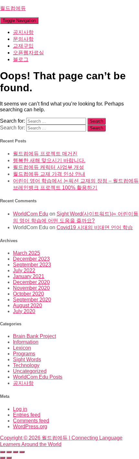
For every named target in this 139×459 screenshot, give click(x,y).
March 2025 (26, 253)
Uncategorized (30, 371)
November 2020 (31, 288)
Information (25, 342)
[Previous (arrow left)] (2, 458)
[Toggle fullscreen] (9, 452)
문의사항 (23, 39)
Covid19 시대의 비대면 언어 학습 (95, 227)
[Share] (15, 452)
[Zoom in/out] (2, 452)
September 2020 (32, 299)
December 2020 (31, 282)
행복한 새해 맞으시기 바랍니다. (49, 160)
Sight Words (27, 359)
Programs (24, 353)
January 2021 (28, 276)
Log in (20, 409)
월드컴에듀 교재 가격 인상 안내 (49, 174)
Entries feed (26, 415)
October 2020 (28, 294)
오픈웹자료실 (28, 52)
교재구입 (23, 46)
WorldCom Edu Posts (37, 377)
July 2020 (24, 311)
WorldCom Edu (30, 214)
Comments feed (31, 420)
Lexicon (22, 348)
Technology (26, 365)
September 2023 (32, 264)
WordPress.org (30, 426)
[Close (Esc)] (22, 452)
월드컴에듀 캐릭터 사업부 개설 (48, 167)
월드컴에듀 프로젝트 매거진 (45, 153)
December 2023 (31, 259)
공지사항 (23, 32)
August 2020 (27, 305)
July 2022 (24, 270)
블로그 (20, 59)
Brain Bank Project (34, 336)
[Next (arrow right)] (9, 458)
